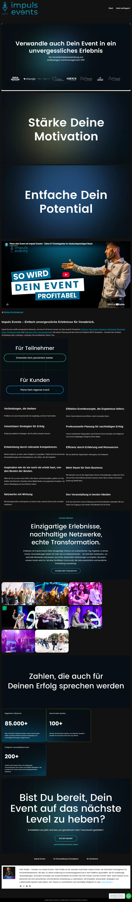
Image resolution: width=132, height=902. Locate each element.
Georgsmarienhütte (45, 332)
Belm (35, 332)
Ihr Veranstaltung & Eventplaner (66, 859)
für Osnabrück (92, 859)
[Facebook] (20, 886)
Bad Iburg (84, 329)
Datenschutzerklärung (76, 900)
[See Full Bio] (113, 882)
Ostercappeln (93, 329)
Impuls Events (39, 859)
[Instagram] (23, 886)
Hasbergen (28, 332)
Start (111, 8)
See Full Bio (107, 882)
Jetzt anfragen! (123, 8)
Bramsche (103, 329)
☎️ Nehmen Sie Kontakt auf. (12, 312)
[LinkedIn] (30, 886)
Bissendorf (121, 329)
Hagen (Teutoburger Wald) (11, 332)
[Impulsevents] (20, 8)
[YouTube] (27, 886)
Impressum (84, 900)
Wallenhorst (112, 329)
